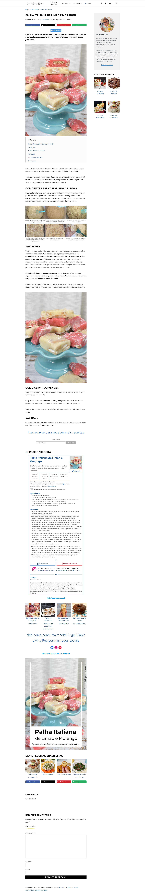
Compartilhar (43, 563)
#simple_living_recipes (72, 570)
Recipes (37, 9)
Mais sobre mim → (107, 65)
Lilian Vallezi (52, 486)
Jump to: (33, 140)
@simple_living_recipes (52, 570)
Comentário (30, 833)
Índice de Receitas (54, 3)
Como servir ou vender (36, 151)
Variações (31, 147)
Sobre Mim (77, 3)
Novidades (66, 3)
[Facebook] (101, 3)
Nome (28, 862)
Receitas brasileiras (46, 9)
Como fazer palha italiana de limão (41, 144)
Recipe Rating (30, 826)
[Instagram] (110, 3)
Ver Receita (57, 30)
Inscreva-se (56, 440)
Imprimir (77, 471)
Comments (32, 161)
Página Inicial (29, 9)
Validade (31, 154)
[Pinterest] (106, 3)
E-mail (28, 869)
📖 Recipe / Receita (35, 157)
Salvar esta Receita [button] (70, 563)
